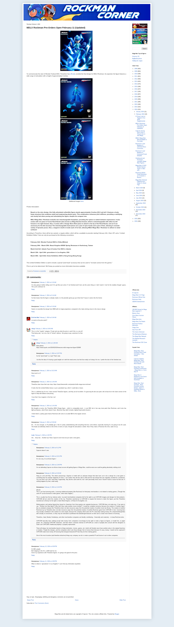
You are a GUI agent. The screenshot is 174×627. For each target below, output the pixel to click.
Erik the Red (35, 317)
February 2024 (140, 114)
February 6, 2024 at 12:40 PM (53, 464)
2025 (136, 218)
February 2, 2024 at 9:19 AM (48, 306)
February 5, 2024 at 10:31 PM (53, 456)
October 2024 (140, 207)
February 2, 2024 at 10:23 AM (48, 370)
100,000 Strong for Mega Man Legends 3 (139, 310)
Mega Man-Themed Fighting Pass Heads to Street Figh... (141, 182)
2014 (136, 84)
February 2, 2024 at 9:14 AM (48, 295)
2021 (136, 101)
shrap (33, 328)
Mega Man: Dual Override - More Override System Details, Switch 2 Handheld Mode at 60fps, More (139, 387)
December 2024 (140, 214)
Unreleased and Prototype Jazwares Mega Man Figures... (141, 160)
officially (72, 74)
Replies (35, 339)
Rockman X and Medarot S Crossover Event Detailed (141, 153)
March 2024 (139, 188)
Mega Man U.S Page (138, 295)
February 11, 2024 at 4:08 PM (48, 561)
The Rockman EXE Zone (139, 342)
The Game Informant (138, 332)
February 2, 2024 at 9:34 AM (48, 317)
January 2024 (140, 111)
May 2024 (139, 193)
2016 (136, 89)
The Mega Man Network (139, 336)
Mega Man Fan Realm (138, 321)
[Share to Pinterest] (58, 271)
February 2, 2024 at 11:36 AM (48, 381)
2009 (136, 71)
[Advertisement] (140, 255)
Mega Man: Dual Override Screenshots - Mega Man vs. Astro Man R (140, 369)
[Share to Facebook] (56, 271)
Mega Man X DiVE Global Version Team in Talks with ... (141, 168)
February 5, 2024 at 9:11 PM (53, 447)
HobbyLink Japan (137, 61)
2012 (136, 79)
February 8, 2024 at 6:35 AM (53, 473)
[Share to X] (54, 271)
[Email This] (50, 271)
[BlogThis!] (52, 271)
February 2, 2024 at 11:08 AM (49, 343)
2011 (136, 76)
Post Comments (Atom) (42, 603)
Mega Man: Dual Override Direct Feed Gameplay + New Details (140, 353)
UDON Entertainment (138, 301)
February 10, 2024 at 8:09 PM (48, 546)
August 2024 (140, 200)
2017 (136, 91)
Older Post (123, 600)
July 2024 (139, 198)
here (82, 201)
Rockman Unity (136, 299)
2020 (136, 99)
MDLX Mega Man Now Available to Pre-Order (141, 139)
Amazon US (135, 56)
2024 (136, 109)
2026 (136, 221)
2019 (136, 96)
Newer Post (30, 600)
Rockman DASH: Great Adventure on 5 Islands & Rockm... (141, 175)
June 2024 (139, 195)
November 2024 (140, 210)
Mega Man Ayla (136, 319)
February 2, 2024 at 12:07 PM (53, 353)
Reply (33, 289)
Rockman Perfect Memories (137, 324)
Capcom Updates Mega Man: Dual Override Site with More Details (139, 361)
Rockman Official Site (138, 297)
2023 (136, 107)
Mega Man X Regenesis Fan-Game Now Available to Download (140, 377)
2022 (136, 104)
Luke (32, 435)
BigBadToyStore (137, 58)
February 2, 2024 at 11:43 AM (48, 405)
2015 (136, 86)
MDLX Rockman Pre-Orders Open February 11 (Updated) (141, 126)
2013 (136, 81)
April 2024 (139, 190)
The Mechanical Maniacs (139, 334)
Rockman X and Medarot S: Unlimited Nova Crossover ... (141, 146)
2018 (136, 94)
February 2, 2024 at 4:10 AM (48, 282)
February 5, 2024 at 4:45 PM (43, 435)
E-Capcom (135, 293)
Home (76, 600)
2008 (136, 68)
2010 (136, 73)
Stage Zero (135, 327)
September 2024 (141, 203)
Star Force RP (136, 329)
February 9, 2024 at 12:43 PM (53, 487)
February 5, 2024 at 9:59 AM (48, 422)
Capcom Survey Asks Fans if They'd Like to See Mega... (140, 133)
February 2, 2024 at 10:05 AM (44, 328)
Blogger (117, 614)
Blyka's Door (136, 313)
